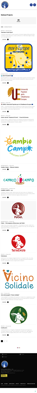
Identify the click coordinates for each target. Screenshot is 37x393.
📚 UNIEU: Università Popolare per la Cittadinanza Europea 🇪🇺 (17, 104)
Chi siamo (6, 383)
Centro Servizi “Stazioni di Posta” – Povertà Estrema (14, 117)
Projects (3, 30)
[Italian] (19, 347)
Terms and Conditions (31, 383)
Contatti (17, 383)
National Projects (4, 74)
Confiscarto (4, 328)
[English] (17, 347)
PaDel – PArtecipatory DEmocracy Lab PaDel (13, 223)
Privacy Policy (23, 383)
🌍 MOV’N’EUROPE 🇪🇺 (7, 76)
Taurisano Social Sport (7, 32)
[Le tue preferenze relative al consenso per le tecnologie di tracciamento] (35, 391)
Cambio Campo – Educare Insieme (10, 167)
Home (2, 26)
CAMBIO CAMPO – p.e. (7, 190)
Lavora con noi (11, 383)
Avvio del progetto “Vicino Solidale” (10, 295)
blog (2, 293)
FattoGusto (4, 256)
